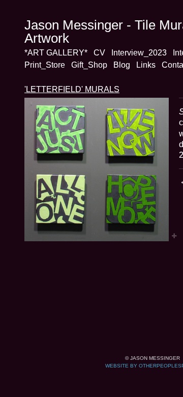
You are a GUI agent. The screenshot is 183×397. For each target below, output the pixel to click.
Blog (121, 65)
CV (99, 52)
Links (146, 65)
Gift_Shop (89, 65)
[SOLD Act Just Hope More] (96, 169)
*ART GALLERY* (55, 52)
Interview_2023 (139, 52)
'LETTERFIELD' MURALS (71, 89)
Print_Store (44, 65)
